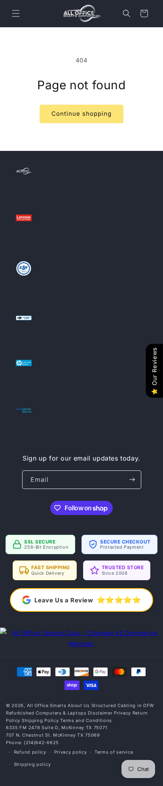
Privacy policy (70, 752)
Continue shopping (81, 113)
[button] (16, 13)
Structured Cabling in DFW (123, 705)
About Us (79, 705)
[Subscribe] (132, 479)
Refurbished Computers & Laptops (46, 713)
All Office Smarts (46, 705)
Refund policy (30, 752)
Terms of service (114, 752)
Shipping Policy (40, 720)
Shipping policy (32, 764)
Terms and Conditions (86, 720)
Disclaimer (100, 713)
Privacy (122, 713)
